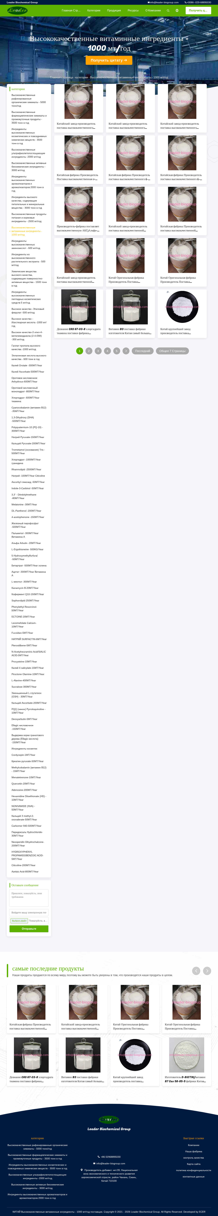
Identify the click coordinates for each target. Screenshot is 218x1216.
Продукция (114, 10)
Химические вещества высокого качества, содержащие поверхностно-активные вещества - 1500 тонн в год (29, 278)
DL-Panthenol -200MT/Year (26, 510)
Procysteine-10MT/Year (24, 661)
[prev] (196, 971)
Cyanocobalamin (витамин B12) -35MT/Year (29, 409)
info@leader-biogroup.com (164, 2)
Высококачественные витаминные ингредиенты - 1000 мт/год (27, 231)
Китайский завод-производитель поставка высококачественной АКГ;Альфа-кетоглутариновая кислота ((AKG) (128, 228)
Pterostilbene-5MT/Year (24, 645)
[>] (125, 351)
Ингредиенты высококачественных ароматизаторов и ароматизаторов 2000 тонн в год (28, 183)
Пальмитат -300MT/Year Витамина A (25, 535)
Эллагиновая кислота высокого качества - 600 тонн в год (29, 357)
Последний (142, 351)
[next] (207, 971)
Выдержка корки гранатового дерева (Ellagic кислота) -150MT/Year (28, 739)
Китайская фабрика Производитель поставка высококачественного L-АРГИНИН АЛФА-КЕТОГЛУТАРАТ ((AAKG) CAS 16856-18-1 (129, 177)
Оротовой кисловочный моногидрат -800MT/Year (26, 389)
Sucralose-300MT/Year (24, 686)
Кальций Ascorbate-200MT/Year (29, 703)
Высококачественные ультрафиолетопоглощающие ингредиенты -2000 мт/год (28, 153)
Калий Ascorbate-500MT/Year (28, 371)
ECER (202, 1211)
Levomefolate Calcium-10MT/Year (24, 625)
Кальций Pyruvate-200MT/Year (28, 443)
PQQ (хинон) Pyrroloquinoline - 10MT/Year (28, 711)
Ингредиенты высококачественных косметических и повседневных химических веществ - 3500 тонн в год (29, 136)
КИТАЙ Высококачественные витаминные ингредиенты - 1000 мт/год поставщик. (58, 1211)
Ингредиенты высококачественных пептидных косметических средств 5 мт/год (26, 297)
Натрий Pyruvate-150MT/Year (28, 437)
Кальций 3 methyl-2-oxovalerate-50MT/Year (24, 818)
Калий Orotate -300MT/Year (27, 365)
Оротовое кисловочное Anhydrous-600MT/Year (24, 380)
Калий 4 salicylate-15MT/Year (28, 667)
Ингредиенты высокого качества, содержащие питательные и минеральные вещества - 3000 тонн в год (28, 202)
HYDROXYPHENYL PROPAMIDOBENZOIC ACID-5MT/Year (27, 855)
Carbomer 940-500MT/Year (26, 825)
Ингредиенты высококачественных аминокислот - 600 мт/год (26, 244)
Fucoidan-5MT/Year (22, 632)
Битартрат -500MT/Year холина (29, 565)
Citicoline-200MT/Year (23, 865)
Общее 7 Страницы (172, 351)
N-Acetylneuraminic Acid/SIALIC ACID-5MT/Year (29, 653)
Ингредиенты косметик (24, 748)
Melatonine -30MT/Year (24, 504)
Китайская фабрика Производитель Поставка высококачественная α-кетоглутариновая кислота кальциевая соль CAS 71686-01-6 (77, 177)
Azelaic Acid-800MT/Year (25, 871)
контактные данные (194, 1176)
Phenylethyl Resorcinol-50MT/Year (24, 608)
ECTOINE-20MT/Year (23, 616)
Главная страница (73, 10)
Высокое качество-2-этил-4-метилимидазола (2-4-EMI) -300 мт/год (27, 336)
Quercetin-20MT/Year (23, 783)
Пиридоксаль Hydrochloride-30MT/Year (27, 834)
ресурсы (133, 10)
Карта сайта (193, 1164)
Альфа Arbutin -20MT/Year (26, 543)
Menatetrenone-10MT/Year (26, 777)
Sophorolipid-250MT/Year (25, 600)
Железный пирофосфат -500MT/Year (25, 525)
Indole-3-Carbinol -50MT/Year (28, 488)
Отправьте (29, 928)
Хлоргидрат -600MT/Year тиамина (25, 399)
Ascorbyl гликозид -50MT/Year (28, 482)
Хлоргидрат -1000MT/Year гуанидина (26, 461)
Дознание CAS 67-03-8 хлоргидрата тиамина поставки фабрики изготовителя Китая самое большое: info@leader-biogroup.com (78, 331)
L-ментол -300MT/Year (24, 581)
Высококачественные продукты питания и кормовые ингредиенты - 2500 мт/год (29, 218)
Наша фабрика (193, 1151)
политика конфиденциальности (193, 1170)
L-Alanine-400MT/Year (24, 680)
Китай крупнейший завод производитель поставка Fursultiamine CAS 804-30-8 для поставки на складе (182, 331)
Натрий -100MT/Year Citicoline (28, 475)
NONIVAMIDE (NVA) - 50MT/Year (23, 808)
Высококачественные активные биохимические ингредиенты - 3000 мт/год (29, 167)
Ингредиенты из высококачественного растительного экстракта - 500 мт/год (28, 259)
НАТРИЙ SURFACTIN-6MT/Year (29, 639)
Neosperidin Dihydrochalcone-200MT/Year (28, 844)
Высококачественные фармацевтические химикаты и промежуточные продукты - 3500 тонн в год (29, 117)
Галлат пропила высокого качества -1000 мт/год (26, 347)
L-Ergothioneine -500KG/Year (27, 549)
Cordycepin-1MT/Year (23, 755)
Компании (193, 1145)
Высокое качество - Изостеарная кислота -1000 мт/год (29, 322)
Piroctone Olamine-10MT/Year (28, 674)
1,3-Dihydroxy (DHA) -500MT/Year (23, 419)
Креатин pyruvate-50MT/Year (28, 761)
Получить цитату (200, 10)
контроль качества (193, 1157)
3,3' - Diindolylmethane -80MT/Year (24, 496)
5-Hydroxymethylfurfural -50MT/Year (24, 557)
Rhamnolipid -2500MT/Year (26, 469)
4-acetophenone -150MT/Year (28, 517)
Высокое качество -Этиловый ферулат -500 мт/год (28, 311)
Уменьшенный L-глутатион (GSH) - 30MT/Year (26, 695)
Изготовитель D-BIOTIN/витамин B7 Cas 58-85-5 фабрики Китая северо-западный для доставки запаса (185, 1079)
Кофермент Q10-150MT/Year (28, 594)
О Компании (153, 10)
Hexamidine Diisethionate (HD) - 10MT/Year (29, 798)
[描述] (177, 10)
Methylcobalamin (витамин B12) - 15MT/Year (29, 769)
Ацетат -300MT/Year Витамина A (29, 573)
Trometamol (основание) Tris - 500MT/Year (28, 451)
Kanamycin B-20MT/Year (25, 588)
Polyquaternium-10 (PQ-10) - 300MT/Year (27, 429)
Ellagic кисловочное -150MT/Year (22, 727)
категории (93, 10)
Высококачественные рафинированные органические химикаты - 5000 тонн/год (29, 100)
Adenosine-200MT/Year (24, 790)
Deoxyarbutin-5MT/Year (24, 719)
